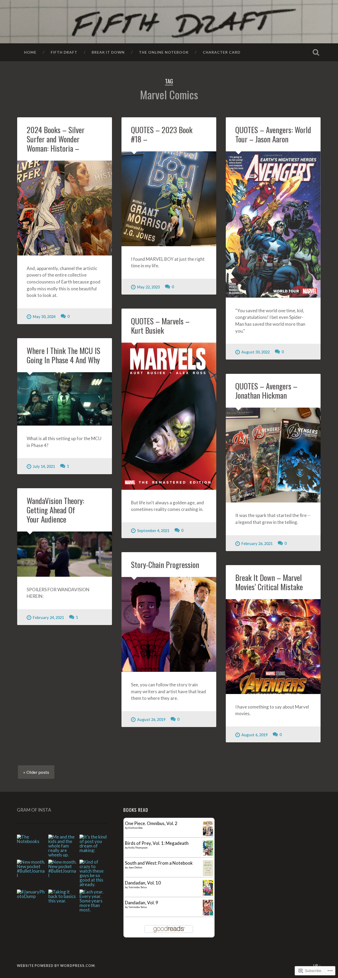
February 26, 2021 (257, 543)
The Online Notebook (164, 52)
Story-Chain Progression (165, 564)
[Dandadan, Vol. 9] (208, 913)
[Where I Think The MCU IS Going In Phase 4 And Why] (64, 399)
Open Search (316, 52)
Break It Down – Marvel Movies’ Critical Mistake (269, 582)
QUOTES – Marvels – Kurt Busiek (160, 325)
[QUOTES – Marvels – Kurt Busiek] (168, 416)
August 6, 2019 (254, 735)
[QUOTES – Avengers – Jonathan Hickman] (273, 455)
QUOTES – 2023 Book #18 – (162, 134)
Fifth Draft (64, 52)
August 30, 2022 (255, 352)
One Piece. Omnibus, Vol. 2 (151, 823)
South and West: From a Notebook (159, 863)
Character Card (221, 52)
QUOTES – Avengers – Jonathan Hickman (266, 390)
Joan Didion (135, 867)
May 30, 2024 (44, 316)
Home (30, 52)
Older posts (37, 772)
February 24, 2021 (48, 617)
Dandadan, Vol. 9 (141, 902)
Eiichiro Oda (135, 827)
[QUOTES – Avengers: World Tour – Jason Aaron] (273, 224)
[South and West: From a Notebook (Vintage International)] (208, 874)
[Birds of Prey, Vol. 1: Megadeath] (208, 854)
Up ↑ (317, 965)
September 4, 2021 (153, 530)
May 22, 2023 (148, 287)
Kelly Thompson (138, 847)
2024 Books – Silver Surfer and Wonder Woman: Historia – (55, 139)
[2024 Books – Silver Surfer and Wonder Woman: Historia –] (64, 208)
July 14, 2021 (44, 466)
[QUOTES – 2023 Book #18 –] (168, 198)
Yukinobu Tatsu (137, 887)
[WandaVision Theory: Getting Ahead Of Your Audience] (64, 554)
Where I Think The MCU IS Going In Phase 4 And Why (63, 355)
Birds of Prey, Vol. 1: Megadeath (157, 843)
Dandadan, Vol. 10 (143, 883)
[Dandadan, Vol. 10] (208, 894)
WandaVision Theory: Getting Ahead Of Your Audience (55, 510)
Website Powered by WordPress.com (56, 965)
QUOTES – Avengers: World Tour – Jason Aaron (273, 134)
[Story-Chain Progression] (168, 624)
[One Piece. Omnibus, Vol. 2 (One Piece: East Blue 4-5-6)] (208, 834)
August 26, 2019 (151, 719)
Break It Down (108, 52)
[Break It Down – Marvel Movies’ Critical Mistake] (273, 646)
